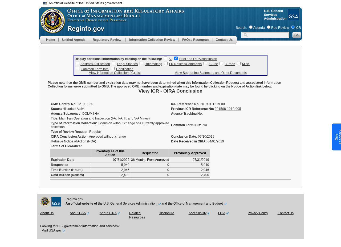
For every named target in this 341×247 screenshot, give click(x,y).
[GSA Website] (293, 18)
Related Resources (137, 215)
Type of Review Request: (69, 132)
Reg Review (280, 28)
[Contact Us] (225, 43)
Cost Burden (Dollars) (67, 175)
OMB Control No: (63, 104)
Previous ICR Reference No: (192, 109)
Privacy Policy (258, 213)
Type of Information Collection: (74, 123)
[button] (73, 40)
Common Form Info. (95, 69)
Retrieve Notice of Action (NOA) (73, 141)
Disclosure (166, 213)
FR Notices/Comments (185, 64)
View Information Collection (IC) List (115, 73)
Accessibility (197, 213)
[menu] (73, 40)
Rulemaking (153, 64)
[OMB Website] (51, 31)
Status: (56, 109)
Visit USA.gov (52, 230)
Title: (54, 118)
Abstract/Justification (95, 64)
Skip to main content (174, 2)
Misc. (246, 64)
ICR (298, 28)
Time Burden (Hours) (67, 170)
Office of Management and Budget (198, 203)
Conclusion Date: (184, 136)
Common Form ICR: (186, 125)
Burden (230, 64)
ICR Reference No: (185, 104)
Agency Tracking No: (187, 113)
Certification (124, 69)
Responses (59, 165)
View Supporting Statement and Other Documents (211, 73)
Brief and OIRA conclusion (198, 59)
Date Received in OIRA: (189, 141)
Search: (241, 28)
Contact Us (286, 213)
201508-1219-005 (228, 109)
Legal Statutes (127, 64)
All (170, 59)
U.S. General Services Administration (130, 203)
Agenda (259, 28)
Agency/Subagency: (66, 113)
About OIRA (108, 213)
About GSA (78, 213)
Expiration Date (62, 160)
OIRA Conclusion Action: (69, 136)
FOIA (221, 213)
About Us (47, 213)
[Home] (49, 43)
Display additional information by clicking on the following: (118, 59)
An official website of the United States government (84, 3)
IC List (213, 64)
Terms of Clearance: (66, 146)
